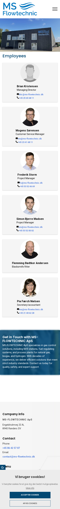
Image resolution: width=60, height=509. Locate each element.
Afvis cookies (30, 503)
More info (30, 488)
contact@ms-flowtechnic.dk (18, 456)
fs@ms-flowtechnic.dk (31, 183)
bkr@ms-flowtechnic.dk (31, 94)
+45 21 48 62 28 (26, 313)
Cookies (3, 467)
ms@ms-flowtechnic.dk (30, 138)
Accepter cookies (30, 495)
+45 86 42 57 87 (11, 448)
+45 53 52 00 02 (26, 230)
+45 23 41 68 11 (25, 142)
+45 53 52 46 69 (27, 186)
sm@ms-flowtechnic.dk (30, 227)
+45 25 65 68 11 (26, 98)
